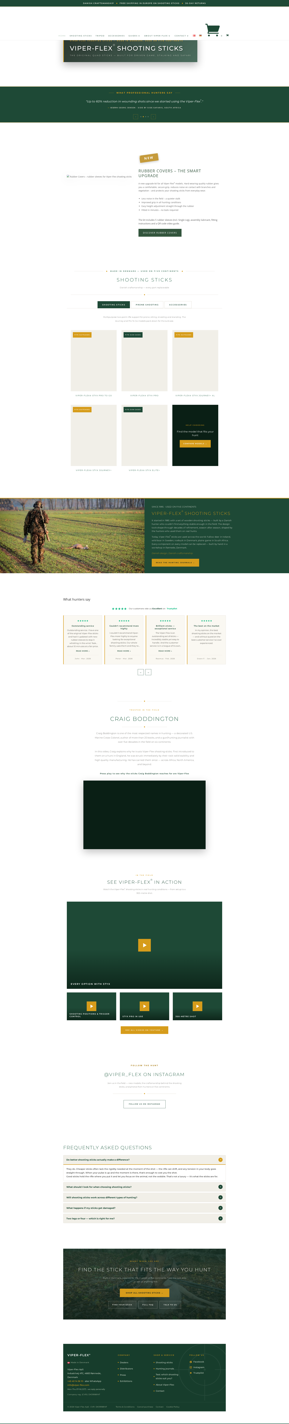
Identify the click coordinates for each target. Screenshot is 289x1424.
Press (123, 1375)
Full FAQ (147, 1305)
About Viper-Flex (156, 36)
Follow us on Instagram (144, 1104)
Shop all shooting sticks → (144, 1293)
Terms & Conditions (125, 1407)
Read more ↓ (83, 651)
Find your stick (122, 1305)
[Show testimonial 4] (148, 116)
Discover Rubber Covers (160, 232)
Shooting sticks (81, 36)
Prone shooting (147, 305)
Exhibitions (126, 1381)
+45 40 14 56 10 (75, 1381)
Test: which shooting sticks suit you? (167, 1376)
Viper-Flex (79, 1355)
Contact (180, 36)
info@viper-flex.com (78, 1385)
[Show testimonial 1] (140, 116)
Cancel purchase (145, 1407)
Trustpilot (172, 608)
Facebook (198, 1361)
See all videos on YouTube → (144, 1030)
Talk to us (170, 1305)
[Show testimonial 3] (145, 116)
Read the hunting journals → (175, 563)
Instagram (198, 1367)
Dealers (124, 1362)
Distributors (126, 1368)
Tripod (100, 36)
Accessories (116, 36)
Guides (133, 36)
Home (62, 36)
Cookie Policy (172, 1407)
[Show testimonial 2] (143, 116)
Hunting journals (165, 1368)
